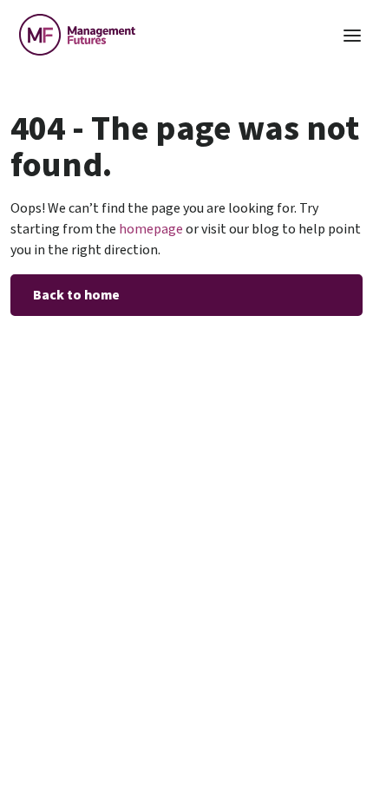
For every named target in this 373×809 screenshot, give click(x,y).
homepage (149, 229)
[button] (352, 34)
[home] (72, 35)
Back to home (76, 295)
